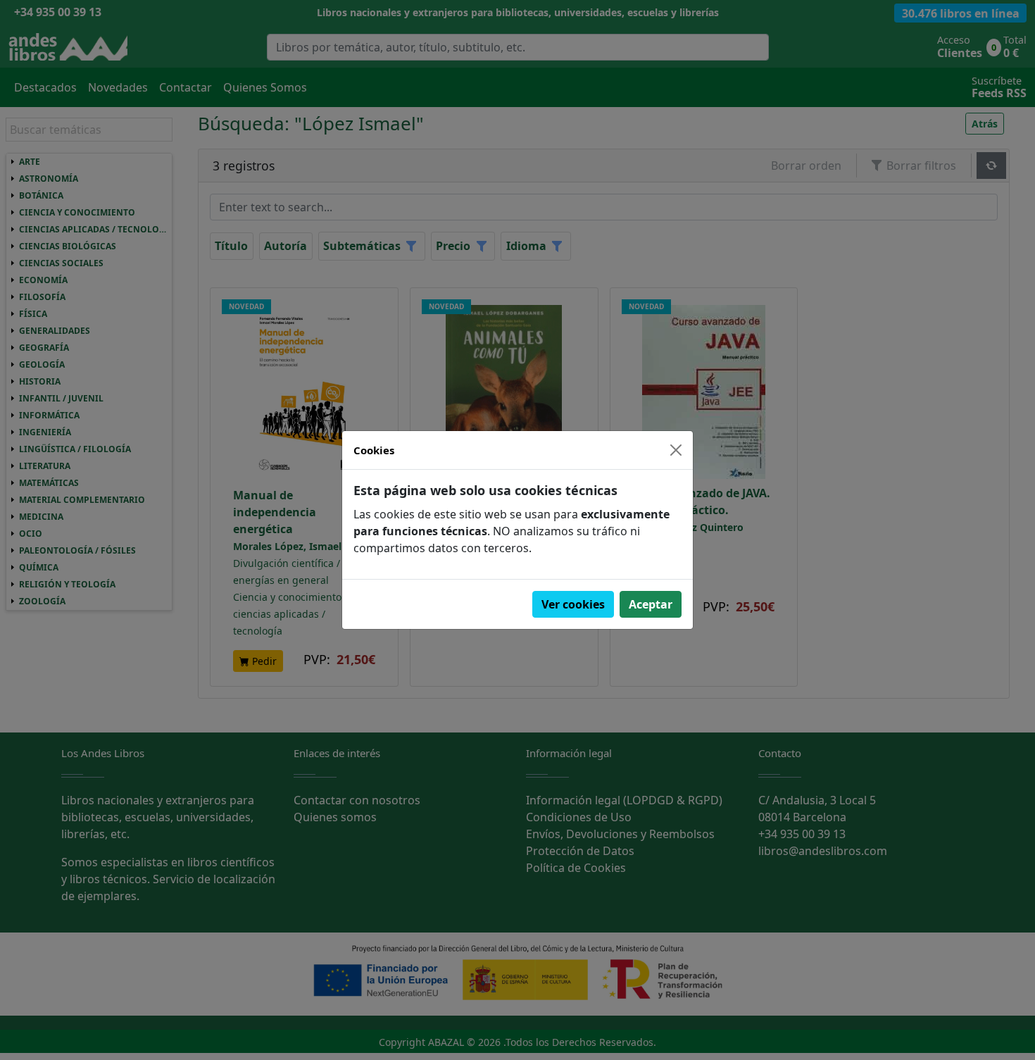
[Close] (676, 450)
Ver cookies (573, 604)
